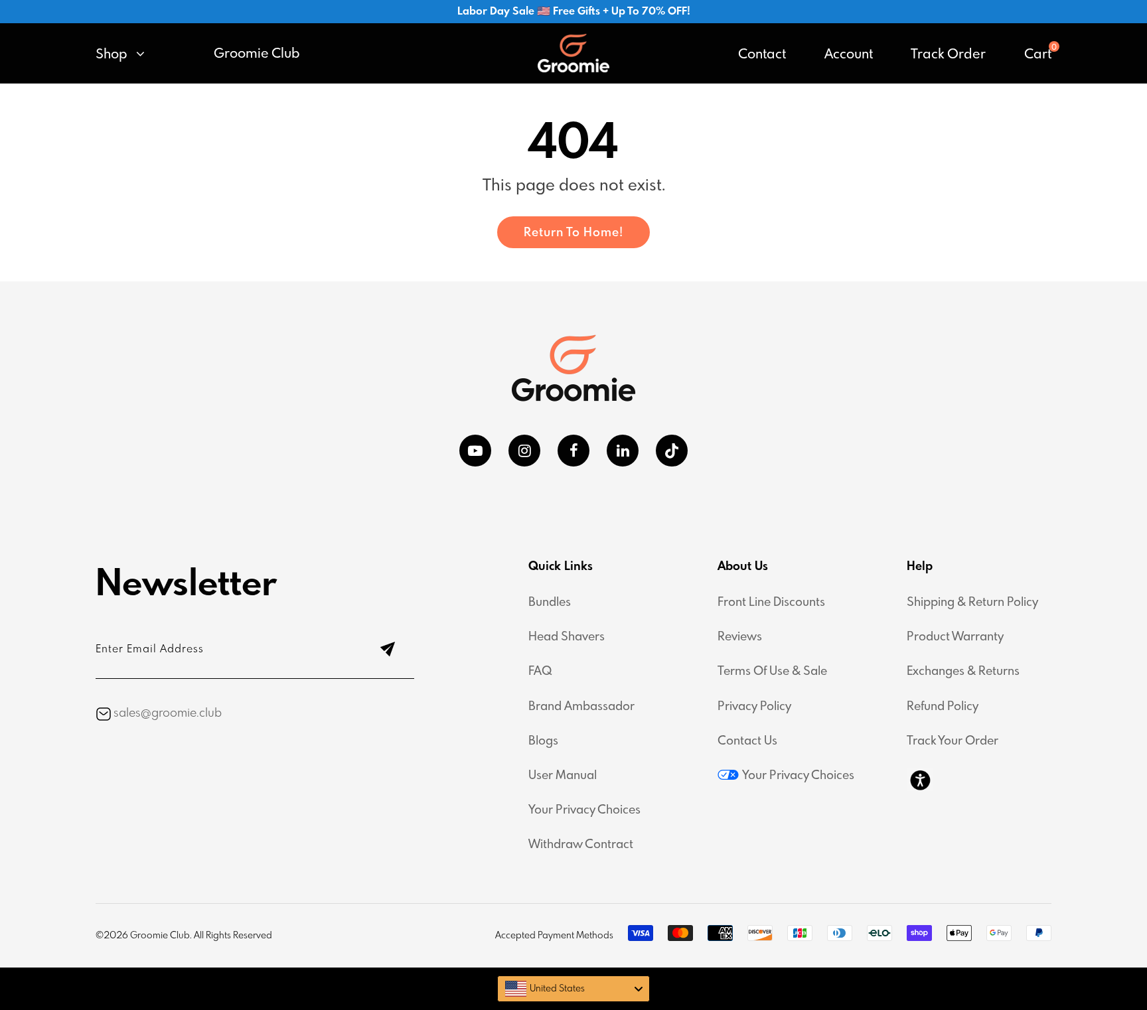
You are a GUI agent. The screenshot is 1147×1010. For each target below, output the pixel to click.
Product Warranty (955, 637)
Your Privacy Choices (584, 810)
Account (848, 55)
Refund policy (942, 707)
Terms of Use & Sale (772, 672)
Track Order (948, 55)
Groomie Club (257, 54)
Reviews (740, 637)
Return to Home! (573, 233)
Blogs (543, 741)
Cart (1037, 55)
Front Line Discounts (771, 603)
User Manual (562, 776)
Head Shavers (566, 637)
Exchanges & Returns (963, 672)
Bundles (549, 603)
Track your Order (952, 741)
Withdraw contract (580, 845)
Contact (762, 55)
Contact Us (747, 741)
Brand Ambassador (581, 707)
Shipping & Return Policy (972, 603)
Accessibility (920, 779)
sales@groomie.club (168, 713)
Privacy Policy (754, 707)
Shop (113, 55)
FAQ (540, 672)
